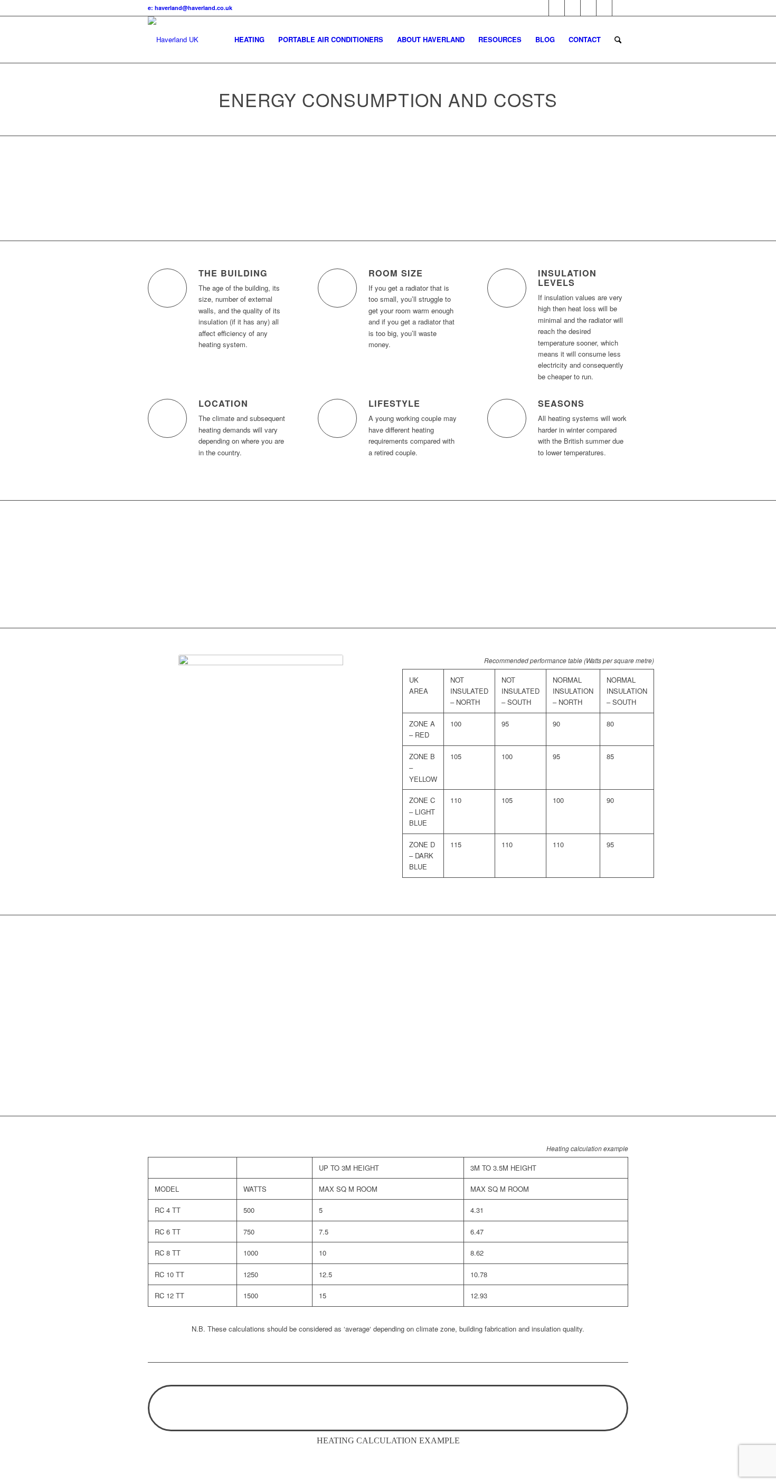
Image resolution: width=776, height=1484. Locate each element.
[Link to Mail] (604, 8)
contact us (560, 964)
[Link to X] (540, 8)
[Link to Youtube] (572, 8)
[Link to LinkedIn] (588, 8)
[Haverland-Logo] (173, 39)
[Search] (618, 39)
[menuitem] (249, 39)
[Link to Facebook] (556, 8)
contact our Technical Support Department (388, 590)
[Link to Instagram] (620, 8)
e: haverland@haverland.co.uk (190, 8)
